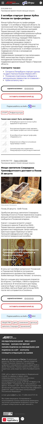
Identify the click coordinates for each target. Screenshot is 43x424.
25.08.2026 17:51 (6, 161)
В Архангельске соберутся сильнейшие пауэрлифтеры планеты (23, 142)
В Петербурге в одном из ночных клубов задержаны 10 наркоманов (23, 122)
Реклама (5, 344)
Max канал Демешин (9, 205)
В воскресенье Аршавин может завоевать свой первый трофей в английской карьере (24, 129)
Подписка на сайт (10, 350)
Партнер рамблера (20, 413)
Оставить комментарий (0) (21, 97)
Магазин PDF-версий (20, 344)
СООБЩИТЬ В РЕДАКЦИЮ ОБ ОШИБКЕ (17, 353)
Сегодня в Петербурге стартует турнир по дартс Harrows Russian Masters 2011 (21, 73)
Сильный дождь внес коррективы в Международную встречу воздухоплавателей (25, 149)
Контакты (24, 350)
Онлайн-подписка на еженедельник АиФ (20, 347)
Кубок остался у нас (14, 80)
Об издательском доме (12, 341)
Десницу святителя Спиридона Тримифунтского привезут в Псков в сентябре (21, 252)
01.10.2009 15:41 (6, 9)
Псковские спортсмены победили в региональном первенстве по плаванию (21, 77)
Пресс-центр (30, 341)
